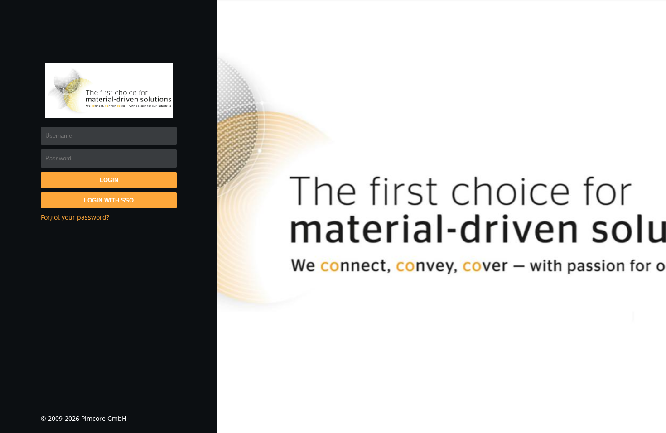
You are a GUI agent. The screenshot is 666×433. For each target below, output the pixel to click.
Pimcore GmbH (103, 418)
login (109, 180)
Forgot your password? (75, 217)
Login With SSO (109, 200)
